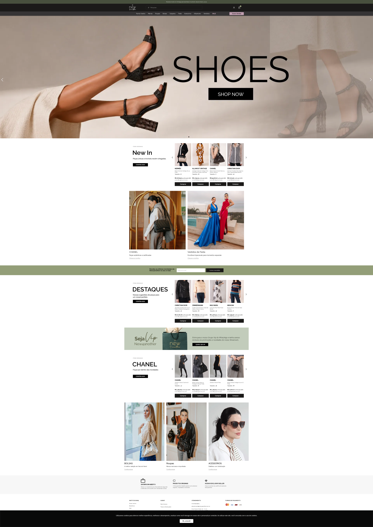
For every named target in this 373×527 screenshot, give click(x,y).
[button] (184, 137)
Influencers (197, 13)
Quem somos (132, 503)
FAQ (130, 508)
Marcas (150, 13)
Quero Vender (236, 13)
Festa (180, 13)
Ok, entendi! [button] (186, 521)
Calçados (173, 13)
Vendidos (207, 13)
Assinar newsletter (214, 270)
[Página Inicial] (132, 7)
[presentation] (2, 79)
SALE (214, 13)
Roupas (157, 13)
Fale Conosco (163, 504)
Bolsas (165, 13)
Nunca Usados (140, 13)
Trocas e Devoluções (165, 507)
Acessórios (187, 13)
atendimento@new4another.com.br (201, 506)
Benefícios (132, 506)
